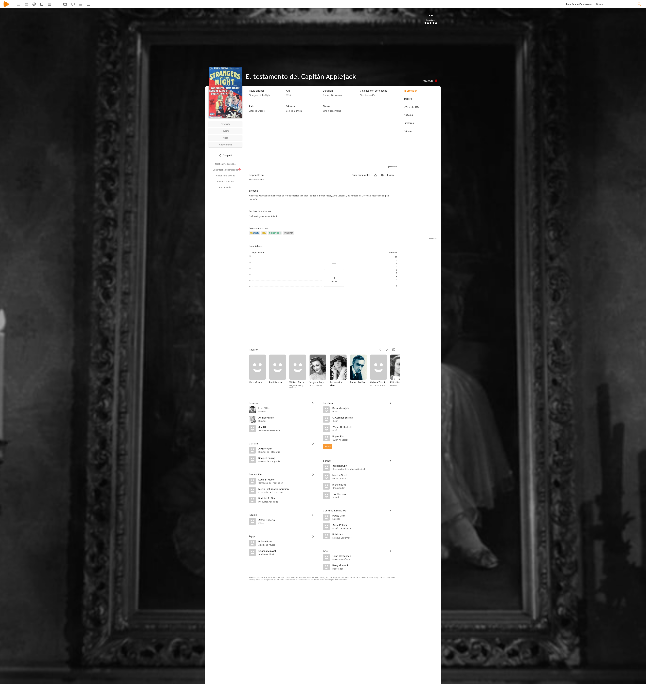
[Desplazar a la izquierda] (380, 349)
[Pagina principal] (6, 6)
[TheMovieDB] (275, 235)
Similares (409, 123)
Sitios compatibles (361, 175)
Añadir (274, 216)
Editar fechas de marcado (227, 169)
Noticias (408, 114)
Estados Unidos (257, 111)
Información (410, 90)
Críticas (408, 131)
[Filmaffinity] (255, 235)
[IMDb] (264, 235)
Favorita (225, 131)
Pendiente (225, 124)
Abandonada (225, 144)
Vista (225, 138)
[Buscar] (639, 4)
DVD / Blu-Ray (411, 106)
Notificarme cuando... (225, 164)
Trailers (408, 98)
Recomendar (225, 187)
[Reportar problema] (375, 175)
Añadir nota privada (225, 175)
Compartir (227, 155)
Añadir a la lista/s (225, 181)
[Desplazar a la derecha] (387, 349)
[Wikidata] (289, 235)
